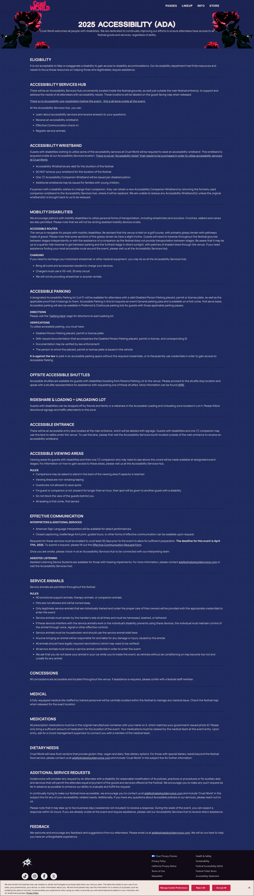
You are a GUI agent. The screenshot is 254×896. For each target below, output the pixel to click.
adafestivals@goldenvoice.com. (171, 832)
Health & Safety (203, 856)
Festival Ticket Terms (206, 871)
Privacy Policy (159, 861)
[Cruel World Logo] (40, 6)
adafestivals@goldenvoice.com (198, 562)
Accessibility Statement (207, 876)
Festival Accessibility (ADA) (209, 866)
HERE (181, 385)
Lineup (187, 5)
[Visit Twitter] (54, 876)
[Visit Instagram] (35, 876)
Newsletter (157, 876)
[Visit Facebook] (44, 876)
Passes (171, 5)
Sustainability (202, 861)
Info (201, 5)
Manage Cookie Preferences (173, 888)
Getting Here (57, 316)
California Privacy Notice (164, 866)
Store (214, 5)
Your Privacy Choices (166, 856)
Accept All (221, 888)
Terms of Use (158, 871)
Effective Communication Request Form (117, 545)
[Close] (249, 887)
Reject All (200, 888)
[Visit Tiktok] (25, 876)
